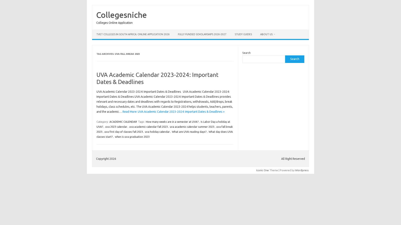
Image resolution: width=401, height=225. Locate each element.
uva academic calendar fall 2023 (148, 126)
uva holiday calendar (157, 131)
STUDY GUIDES (243, 34)
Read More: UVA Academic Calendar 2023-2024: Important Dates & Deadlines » (174, 111)
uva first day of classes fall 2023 (123, 131)
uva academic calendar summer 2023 (192, 126)
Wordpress (302, 170)
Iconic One (262, 170)
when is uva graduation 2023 (132, 136)
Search (246, 52)
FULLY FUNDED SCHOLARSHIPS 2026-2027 (202, 34)
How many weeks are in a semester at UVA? (172, 121)
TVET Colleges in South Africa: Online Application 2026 (133, 34)
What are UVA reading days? (189, 131)
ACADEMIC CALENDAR (123, 121)
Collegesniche (121, 14)
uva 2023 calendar (116, 126)
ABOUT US (266, 34)
